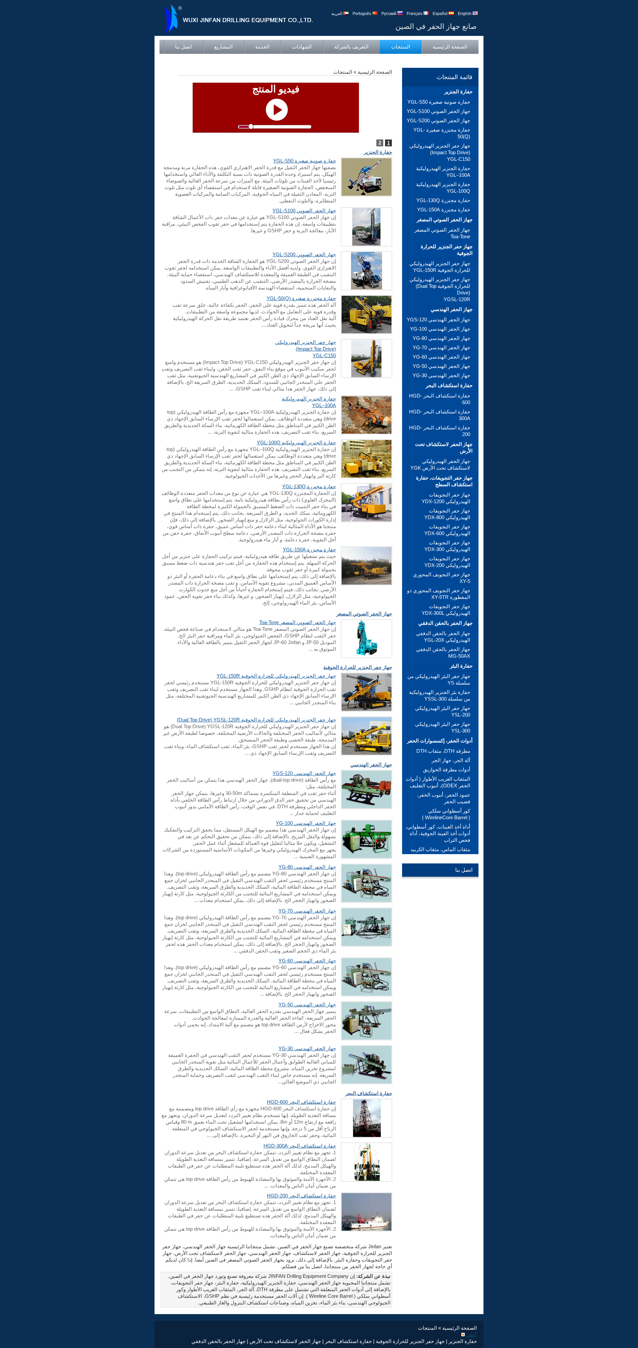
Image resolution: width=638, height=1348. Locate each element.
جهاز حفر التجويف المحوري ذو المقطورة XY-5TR (438, 594)
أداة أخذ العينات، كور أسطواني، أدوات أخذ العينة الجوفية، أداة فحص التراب (437, 833)
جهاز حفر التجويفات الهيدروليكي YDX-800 (447, 514)
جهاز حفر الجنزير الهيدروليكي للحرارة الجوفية (439, 289)
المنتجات (400, 47)
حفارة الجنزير (458, 91)
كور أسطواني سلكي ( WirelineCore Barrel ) (446, 814)
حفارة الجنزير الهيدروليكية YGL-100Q (443, 187)
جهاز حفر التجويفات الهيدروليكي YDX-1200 (446, 498)
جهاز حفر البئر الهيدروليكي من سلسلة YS (438, 679)
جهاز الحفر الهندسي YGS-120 (438, 319)
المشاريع (223, 47)
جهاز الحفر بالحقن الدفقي (445, 623)
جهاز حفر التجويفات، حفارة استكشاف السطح (444, 481)
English (465, 13)
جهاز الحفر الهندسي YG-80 (441, 338)
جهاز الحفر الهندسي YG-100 (440, 329)
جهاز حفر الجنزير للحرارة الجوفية (447, 250)
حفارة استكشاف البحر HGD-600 (439, 399)
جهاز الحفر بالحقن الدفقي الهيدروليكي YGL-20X (443, 636)
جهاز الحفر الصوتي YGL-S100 (438, 111)
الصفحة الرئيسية (450, 47)
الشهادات (302, 47)
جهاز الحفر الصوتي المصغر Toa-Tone (442, 233)
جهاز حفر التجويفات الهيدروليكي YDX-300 (447, 546)
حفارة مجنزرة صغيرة (441, 133)
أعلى (471, 1334)
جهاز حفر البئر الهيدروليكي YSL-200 (442, 711)
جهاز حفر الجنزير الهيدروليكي (439, 152)
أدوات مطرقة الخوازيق (446, 769)
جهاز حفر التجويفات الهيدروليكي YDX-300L (446, 610)
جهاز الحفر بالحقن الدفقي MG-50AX (443, 652)
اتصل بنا (183, 47)
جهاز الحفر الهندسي (452, 309)
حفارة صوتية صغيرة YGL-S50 (438, 102)
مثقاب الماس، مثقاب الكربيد (440, 849)
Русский (389, 13)
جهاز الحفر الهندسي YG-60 (441, 357)
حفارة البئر (461, 666)
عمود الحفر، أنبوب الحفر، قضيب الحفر (443, 798)
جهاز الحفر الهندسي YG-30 (441, 375)
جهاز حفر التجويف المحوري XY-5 (441, 578)
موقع (458, 60)
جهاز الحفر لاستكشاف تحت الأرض (444, 447)
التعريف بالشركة (351, 47)
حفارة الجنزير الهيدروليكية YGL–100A (443, 172)
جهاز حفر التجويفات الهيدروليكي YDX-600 (447, 530)
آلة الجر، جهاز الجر (451, 760)
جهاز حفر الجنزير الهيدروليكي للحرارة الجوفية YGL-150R (439, 267)
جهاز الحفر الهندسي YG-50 (441, 366)
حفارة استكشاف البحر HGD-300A (439, 415)
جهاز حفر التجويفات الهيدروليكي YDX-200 (447, 562)
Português (362, 13)
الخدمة (262, 47)
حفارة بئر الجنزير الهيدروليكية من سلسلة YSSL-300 (439, 695)
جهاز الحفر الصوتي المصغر (445, 219)
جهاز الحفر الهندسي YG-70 (441, 347)
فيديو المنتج (275, 88)
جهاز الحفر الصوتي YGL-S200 (438, 120)
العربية (337, 13)
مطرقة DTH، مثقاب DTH (443, 751)
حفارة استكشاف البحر (449, 385)
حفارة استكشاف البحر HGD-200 (439, 431)
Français (415, 13)
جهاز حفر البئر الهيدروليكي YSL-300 (442, 727)
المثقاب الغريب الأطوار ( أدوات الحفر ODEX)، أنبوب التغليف (438, 782)
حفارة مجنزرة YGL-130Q (443, 200)
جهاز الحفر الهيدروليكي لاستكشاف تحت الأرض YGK (440, 464)
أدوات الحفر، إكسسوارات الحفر (440, 740)
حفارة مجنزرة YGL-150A (443, 209)
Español (441, 13)
